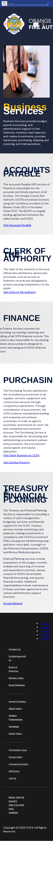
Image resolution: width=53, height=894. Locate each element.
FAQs (11, 809)
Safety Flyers (15, 733)
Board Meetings (17, 685)
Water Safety (15, 708)
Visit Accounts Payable (17, 225)
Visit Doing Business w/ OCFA (21, 455)
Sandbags (14, 726)
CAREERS (13, 813)
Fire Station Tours (18, 750)
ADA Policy (14, 771)
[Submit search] (4, 3)
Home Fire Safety (17, 701)
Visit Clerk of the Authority (19, 292)
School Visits (15, 757)
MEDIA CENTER (16, 797)
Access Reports (13, 603)
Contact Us (14, 649)
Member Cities (16, 678)
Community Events (18, 764)
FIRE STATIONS (16, 805)
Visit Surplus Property (16, 462)
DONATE (13, 801)
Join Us (12, 778)
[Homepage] (23, 640)
